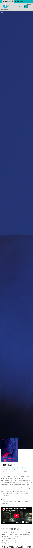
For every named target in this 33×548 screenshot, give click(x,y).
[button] (29, 6)
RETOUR (3, 12)
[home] (5, 6)
